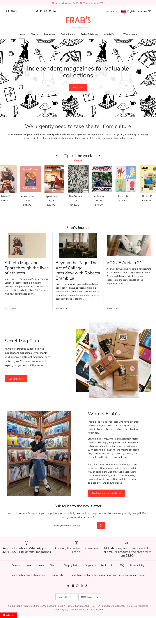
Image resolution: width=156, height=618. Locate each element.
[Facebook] (41, 11)
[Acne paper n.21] (30, 179)
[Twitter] (37, 11)
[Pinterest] (50, 11)
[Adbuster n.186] (102, 179)
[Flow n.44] (125, 179)
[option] (78, 78)
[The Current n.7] (78, 179)
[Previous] (6, 78)
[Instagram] (45, 11)
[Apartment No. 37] (54, 179)
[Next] (150, 78)
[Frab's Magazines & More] (78, 22)
